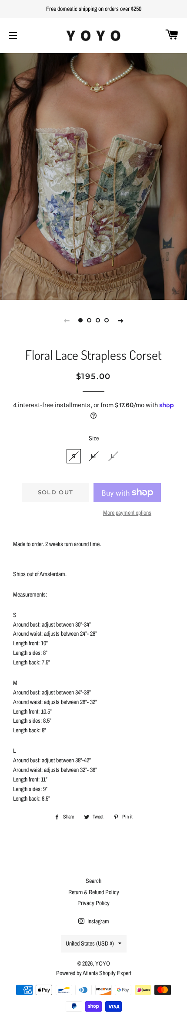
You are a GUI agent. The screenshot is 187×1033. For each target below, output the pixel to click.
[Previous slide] (66, 320)
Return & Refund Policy (93, 892)
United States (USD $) (90, 943)
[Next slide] (120, 320)
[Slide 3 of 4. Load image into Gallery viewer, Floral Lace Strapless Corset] (98, 320)
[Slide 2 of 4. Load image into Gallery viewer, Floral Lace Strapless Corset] (89, 320)
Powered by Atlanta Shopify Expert (93, 973)
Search (93, 881)
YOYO (102, 963)
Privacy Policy (93, 903)
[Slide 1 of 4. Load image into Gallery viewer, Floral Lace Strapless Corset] (80, 320)
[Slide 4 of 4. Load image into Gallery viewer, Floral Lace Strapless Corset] (106, 320)
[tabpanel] (93, 175)
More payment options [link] (127, 512)
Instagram (97, 921)
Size (94, 438)
